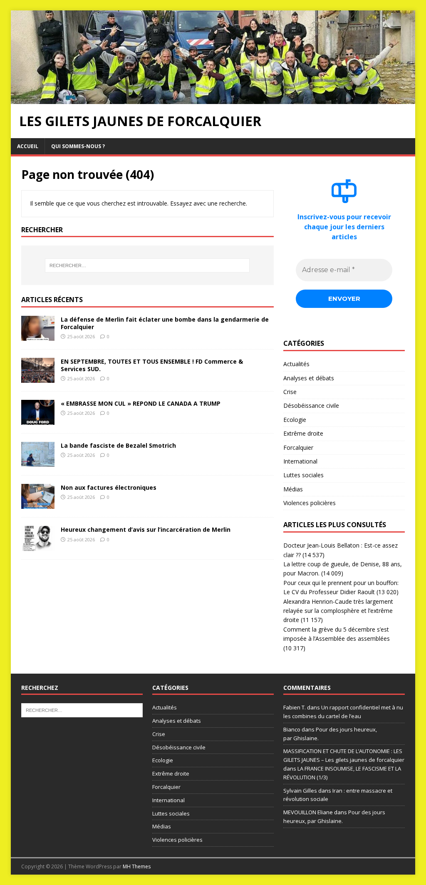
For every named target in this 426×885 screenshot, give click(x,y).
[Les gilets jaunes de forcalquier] (213, 99)
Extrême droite (303, 433)
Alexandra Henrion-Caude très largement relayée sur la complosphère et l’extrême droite (338, 610)
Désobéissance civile (311, 405)
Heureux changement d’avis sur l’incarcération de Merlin (145, 529)
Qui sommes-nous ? (78, 146)
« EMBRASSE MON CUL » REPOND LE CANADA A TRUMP (140, 403)
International (300, 461)
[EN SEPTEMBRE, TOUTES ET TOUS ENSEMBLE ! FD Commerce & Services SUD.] (37, 378)
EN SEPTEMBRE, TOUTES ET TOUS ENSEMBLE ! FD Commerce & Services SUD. (152, 365)
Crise (290, 392)
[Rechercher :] (147, 265)
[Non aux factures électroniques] (37, 504)
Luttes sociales (303, 475)
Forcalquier (298, 447)
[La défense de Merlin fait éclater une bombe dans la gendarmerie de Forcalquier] (37, 336)
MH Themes (137, 866)
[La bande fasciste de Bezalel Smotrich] (37, 462)
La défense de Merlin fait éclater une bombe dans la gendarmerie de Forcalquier (165, 323)
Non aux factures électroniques (108, 487)
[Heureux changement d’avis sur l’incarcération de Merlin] (37, 546)
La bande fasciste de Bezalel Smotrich (118, 445)
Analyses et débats (308, 378)
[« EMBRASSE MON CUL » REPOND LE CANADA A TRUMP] (37, 420)
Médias (293, 489)
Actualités (296, 364)
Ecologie (294, 420)
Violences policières (309, 503)
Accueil (27, 146)
